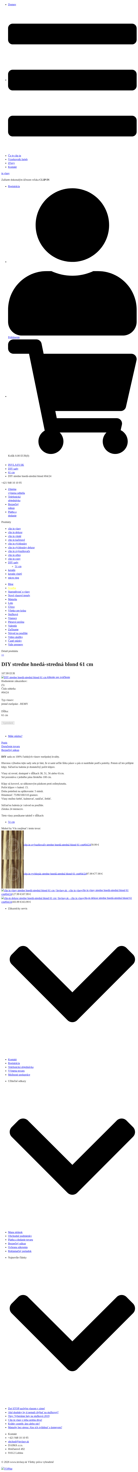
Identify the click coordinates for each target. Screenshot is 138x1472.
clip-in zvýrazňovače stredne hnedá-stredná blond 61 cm (53, 844)
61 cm (11, 472)
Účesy (11, 606)
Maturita (12, 599)
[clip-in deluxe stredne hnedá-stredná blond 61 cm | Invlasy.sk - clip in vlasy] (42, 898)
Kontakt (12, 166)
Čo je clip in (14, 155)
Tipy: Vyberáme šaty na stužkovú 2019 (28, 1416)
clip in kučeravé (16, 539)
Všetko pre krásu (17, 610)
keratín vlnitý (15, 573)
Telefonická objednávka (20, 1067)
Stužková (13, 614)
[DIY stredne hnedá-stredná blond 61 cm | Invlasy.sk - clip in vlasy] (24, 677)
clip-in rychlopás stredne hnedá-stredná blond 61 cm (51, 873)
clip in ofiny (14, 555)
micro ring (13, 577)
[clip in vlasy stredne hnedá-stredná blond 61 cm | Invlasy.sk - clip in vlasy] (41, 890)
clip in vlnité (14, 536)
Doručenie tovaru (10, 746)
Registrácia (14, 186)
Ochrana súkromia (18, 1247)
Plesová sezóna (16, 621)
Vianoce (12, 618)
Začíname (13, 629)
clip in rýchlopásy (17, 543)
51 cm (18, 566)
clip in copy (14, 558)
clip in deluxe (15, 532)
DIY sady (13, 468)
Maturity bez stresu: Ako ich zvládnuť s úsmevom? (35, 1427)
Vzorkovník (18, 159)
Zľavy (11, 163)
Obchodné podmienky (20, 1235)
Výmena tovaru (16, 1070)
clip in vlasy (14, 528)
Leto (10, 603)
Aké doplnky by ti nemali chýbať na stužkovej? (33, 1412)
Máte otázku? (15, 736)
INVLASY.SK (16, 464)
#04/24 (87, 844)
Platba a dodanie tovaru (20, 1239)
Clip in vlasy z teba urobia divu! (25, 1420)
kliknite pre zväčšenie (58, 677)
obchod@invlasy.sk (18, 1441)
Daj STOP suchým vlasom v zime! (26, 1408)
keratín (11, 570)
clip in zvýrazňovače (19, 551)
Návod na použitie (18, 633)
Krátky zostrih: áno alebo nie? (24, 1423)
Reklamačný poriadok (19, 1251)
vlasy (5, 173)
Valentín (12, 625)
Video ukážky (15, 637)
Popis (4, 742)
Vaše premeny (15, 644)
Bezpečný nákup (10, 750)
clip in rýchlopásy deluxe (21, 547)
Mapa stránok (15, 1232)
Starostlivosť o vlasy (19, 591)
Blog (10, 584)
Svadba (12, 588)
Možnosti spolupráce (19, 1074)
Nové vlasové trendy (19, 595)
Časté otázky (15, 640)
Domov (12, 4)
